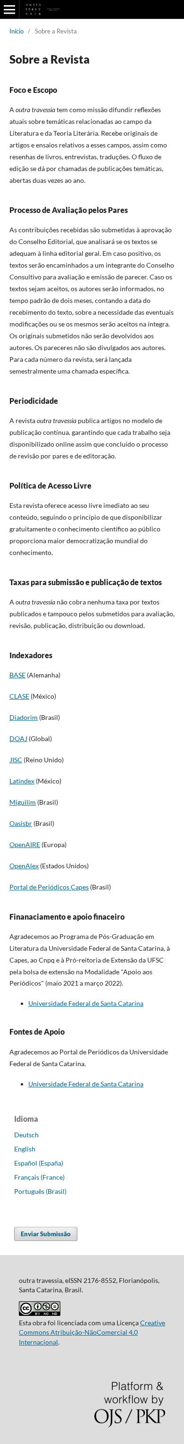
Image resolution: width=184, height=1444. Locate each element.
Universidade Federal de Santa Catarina (85, 1003)
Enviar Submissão (46, 1234)
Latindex (21, 781)
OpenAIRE (24, 844)
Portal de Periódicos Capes (49, 887)
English (24, 1149)
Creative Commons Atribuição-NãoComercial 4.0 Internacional (92, 1332)
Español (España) (38, 1163)
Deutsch (26, 1135)
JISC (15, 760)
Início (16, 31)
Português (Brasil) (40, 1191)
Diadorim (23, 717)
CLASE (19, 696)
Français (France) (39, 1177)
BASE (17, 675)
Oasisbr (20, 823)
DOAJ (18, 738)
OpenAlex (24, 866)
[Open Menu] (9, 9)
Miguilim (22, 802)
